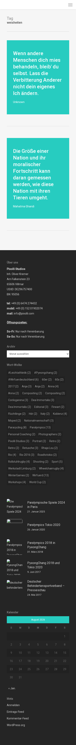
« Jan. (12, 688)
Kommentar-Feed (18, 718)
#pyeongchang (45, 372)
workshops (17, 482)
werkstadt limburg (22, 468)
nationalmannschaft (39, 420)
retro (54, 441)
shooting (40, 461)
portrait (39, 441)
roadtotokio (47, 454)
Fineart (58, 406)
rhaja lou (50, 448)
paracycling (17, 427)
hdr (33, 413)
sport (57, 461)
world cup (37, 482)
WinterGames (18, 475)
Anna (53, 386)
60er (47, 379)
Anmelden (13, 705)
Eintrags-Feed (15, 711)
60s (59, 379)
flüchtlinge (17, 413)
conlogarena (18, 400)
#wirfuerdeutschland (23, 379)
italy (45, 413)
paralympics (40, 427)
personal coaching (21, 434)
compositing (32, 393)
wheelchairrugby (51, 468)
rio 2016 (26, 454)
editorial (41, 406)
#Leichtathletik (19, 372)
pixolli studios (18, 441)
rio (12, 454)
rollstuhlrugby (19, 461)
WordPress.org (16, 725)
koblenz (60, 413)
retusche (30, 448)
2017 (13, 386)
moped (14, 420)
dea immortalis (42, 400)
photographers (50, 434)
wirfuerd (40, 475)
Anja (27, 386)
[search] (62, 4)
